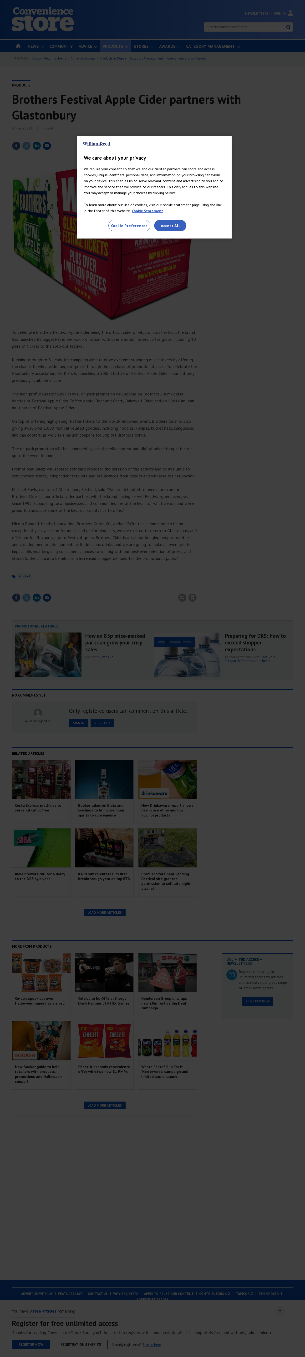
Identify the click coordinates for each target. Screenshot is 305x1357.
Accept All (170, 225)
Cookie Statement (147, 210)
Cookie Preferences (129, 225)
